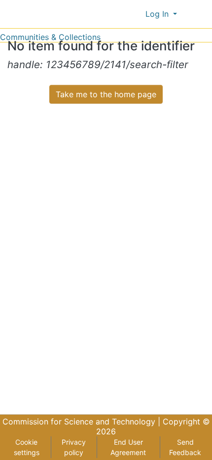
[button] (136, 14)
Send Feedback (185, 447)
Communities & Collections (50, 37)
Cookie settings (26, 447)
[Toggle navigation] (198, 14)
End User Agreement (128, 447)
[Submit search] (121, 14)
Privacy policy (74, 447)
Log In (158, 14)
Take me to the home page (106, 94)
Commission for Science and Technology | (82, 421)
